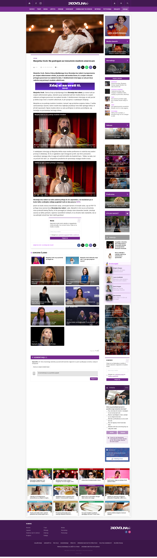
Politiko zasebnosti (74, 235)
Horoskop (69, 9)
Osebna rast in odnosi (84, 9)
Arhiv (126, 388)
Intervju (98, 9)
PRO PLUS (56, 543)
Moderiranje (64, 543)
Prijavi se (65, 238)
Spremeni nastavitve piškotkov (87, 543)
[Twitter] (82, 67)
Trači (39, 9)
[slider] (65, 144)
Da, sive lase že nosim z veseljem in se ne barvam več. (118, 412)
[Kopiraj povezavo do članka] (94, 67)
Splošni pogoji (118, 543)
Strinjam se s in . (65, 235)
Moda (46, 9)
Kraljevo (117, 9)
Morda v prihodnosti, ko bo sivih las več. (118, 420)
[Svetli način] (121, 3)
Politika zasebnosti (105, 543)
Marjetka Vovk (37, 245)
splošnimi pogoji (63, 235)
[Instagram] (40, 3)
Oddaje (125, 9)
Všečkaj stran (118, 459)
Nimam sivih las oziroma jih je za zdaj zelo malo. (118, 427)
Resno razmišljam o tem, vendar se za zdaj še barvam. (118, 416)
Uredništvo (47, 543)
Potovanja (107, 9)
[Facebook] (36, 3)
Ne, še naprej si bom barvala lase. (117, 424)
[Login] (114, 3)
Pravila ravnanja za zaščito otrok (68, 546)
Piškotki (73, 543)
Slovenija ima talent (48, 245)
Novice (32, 9)
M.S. (37, 67)
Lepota (52, 9)
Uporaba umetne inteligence (90, 546)
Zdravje (60, 9)
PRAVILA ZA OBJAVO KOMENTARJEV (41, 367)
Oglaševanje (38, 543)
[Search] (127, 3)
